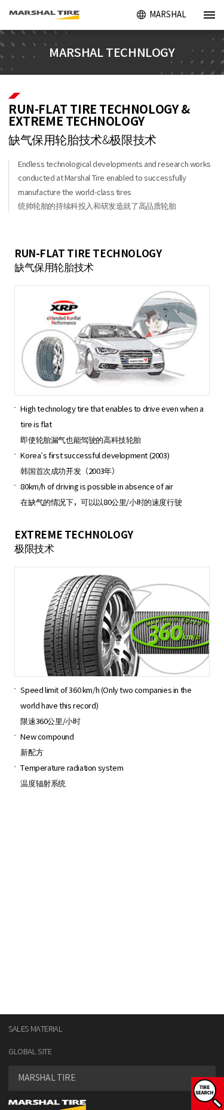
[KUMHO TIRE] (49, 15)
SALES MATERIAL (35, 1029)
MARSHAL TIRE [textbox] (46, 1077)
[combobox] (112, 1078)
